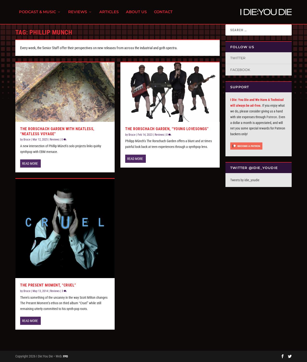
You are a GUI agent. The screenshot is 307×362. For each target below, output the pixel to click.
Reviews (77, 12)
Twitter (237, 58)
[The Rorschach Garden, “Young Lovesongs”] (170, 92)
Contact (163, 12)
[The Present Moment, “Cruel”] (65, 228)
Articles (109, 12)
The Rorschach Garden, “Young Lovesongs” (167, 129)
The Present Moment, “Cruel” (48, 285)
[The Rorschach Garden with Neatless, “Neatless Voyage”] (65, 92)
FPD (65, 356)
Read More (30, 163)
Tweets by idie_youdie (245, 180)
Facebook (240, 70)
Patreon (271, 117)
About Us (136, 12)
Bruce (27, 139)
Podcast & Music (37, 12)
